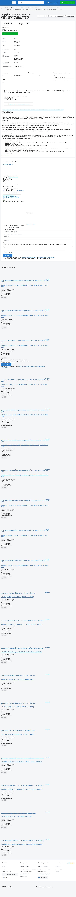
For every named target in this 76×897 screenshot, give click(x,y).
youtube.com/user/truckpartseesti (11, 197)
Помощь (4, 869)
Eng (3, 877)
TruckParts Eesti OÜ (8, 164)
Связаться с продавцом (10, 33)
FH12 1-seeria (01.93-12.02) (17, 42)
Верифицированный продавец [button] (10, 176)
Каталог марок (23, 876)
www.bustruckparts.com (8, 195)
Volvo (15, 38)
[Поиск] (20, 3)
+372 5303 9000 (20, 190)
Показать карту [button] (29, 212)
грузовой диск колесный (17, 46)
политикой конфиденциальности (29, 257)
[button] (39, 16)
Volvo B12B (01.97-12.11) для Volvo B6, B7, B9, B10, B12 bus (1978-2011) (21, 624)
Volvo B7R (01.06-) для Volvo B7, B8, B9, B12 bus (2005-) (17, 816)
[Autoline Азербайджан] (5, 2)
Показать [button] (13, 190)
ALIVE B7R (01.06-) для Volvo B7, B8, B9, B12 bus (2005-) (17, 734)
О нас (3, 866)
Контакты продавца (6, 871)
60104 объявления (13, 177)
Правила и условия (24, 866)
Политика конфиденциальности (27, 869)
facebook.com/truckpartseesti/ (10, 196)
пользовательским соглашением (46, 257)
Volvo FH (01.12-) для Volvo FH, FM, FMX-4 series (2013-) (17, 597)
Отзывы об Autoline (24, 874)
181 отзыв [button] (5, 181)
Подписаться (6, 364)
